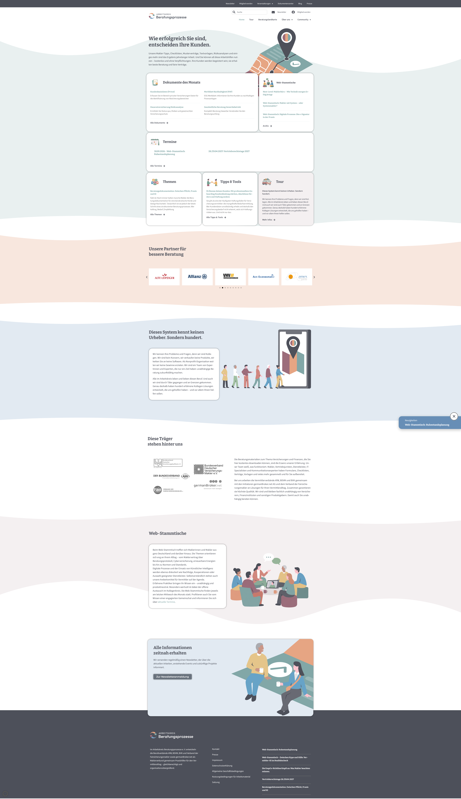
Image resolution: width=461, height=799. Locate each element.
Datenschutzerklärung (222, 765)
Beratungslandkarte (267, 19)
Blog (300, 3)
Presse (309, 3)
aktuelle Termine (166, 602)
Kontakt (215, 749)
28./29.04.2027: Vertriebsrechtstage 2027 (229, 151)
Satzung (216, 782)
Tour (251, 19)
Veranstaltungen (264, 3)
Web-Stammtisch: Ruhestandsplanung (279, 749)
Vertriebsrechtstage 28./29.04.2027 (278, 779)
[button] (146, 276)
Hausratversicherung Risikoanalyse (166, 107)
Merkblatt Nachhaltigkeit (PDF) (218, 92)
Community (302, 19)
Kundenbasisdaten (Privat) (162, 92)
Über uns (286, 19)
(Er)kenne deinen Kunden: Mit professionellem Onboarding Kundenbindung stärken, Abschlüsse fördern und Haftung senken (229, 194)
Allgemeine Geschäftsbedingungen (228, 771)
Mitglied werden (245, 3)
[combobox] (249, 12)
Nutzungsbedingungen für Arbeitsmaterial (231, 776)
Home (241, 19)
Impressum (217, 760)
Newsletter (230, 3)
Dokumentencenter (286, 3)
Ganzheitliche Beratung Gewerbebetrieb (222, 107)
